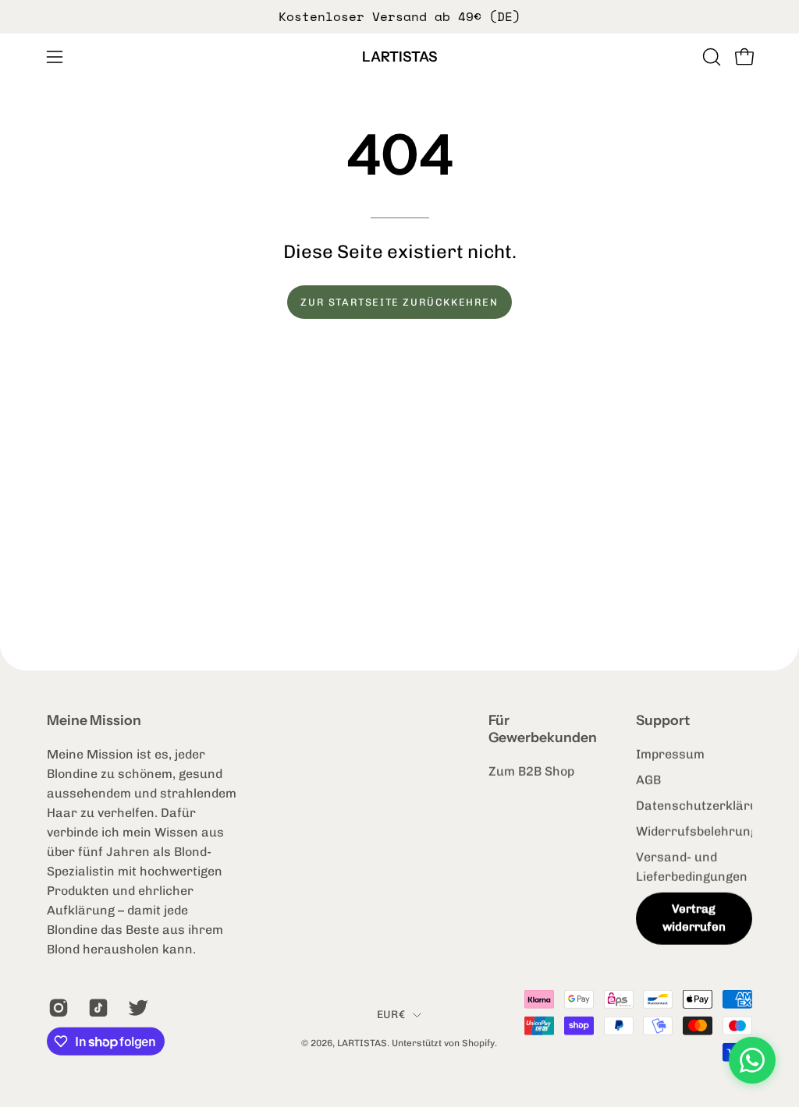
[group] (399, 17)
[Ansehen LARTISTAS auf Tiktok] (96, 1008)
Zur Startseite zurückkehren (399, 302)
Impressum (670, 754)
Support (663, 720)
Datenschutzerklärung (704, 805)
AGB (648, 780)
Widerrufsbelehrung (697, 831)
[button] (710, 57)
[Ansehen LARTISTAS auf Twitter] (136, 1008)
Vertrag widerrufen (694, 918)
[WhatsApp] (752, 1060)
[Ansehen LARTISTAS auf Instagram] (56, 1008)
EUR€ (391, 1013)
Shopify (478, 1042)
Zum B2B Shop (531, 771)
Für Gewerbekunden (542, 728)
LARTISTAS (399, 56)
